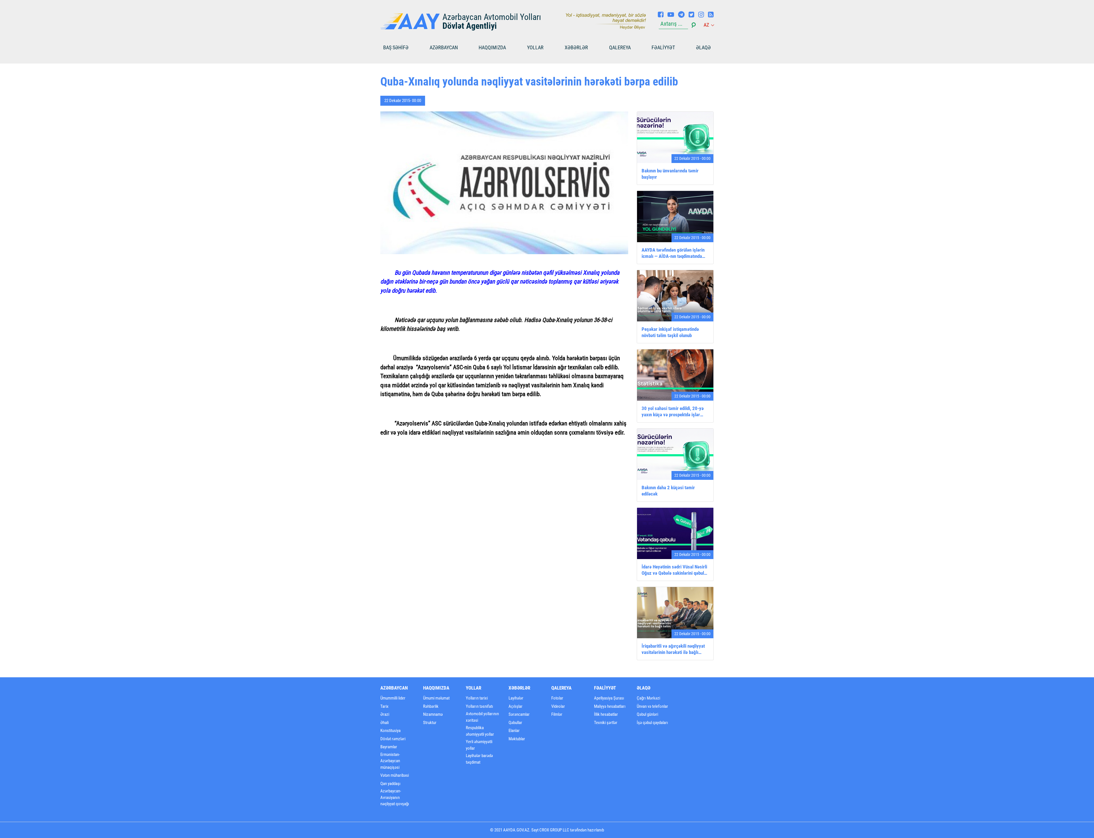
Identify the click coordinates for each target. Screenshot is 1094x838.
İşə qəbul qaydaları (652, 722)
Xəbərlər (576, 47)
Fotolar (557, 698)
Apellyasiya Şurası (609, 698)
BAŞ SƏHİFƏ (396, 47)
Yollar (535, 47)
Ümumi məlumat (436, 698)
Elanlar (514, 730)
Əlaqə (703, 47)
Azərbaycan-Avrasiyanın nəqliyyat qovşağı (394, 797)
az (707, 25)
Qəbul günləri (647, 714)
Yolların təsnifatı (479, 706)
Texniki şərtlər (605, 722)
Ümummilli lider (392, 698)
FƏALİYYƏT (663, 47)
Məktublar (517, 738)
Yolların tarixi (477, 698)
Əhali (384, 722)
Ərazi (384, 714)
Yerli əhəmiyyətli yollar (479, 745)
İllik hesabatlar (606, 714)
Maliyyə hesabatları (610, 706)
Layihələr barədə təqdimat (479, 759)
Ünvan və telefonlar (652, 706)
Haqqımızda (492, 47)
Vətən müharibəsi (394, 775)
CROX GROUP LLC (554, 830)
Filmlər (556, 714)
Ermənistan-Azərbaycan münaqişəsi (390, 761)
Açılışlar (515, 706)
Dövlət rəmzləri (392, 738)
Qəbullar (515, 722)
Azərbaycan (444, 47)
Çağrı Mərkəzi (648, 698)
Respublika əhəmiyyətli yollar (480, 731)
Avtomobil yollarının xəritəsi (482, 717)
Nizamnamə (433, 714)
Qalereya (620, 47)
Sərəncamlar (519, 714)
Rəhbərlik (430, 706)
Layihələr (516, 698)
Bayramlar (388, 746)
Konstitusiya (390, 730)
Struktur (429, 722)
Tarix (384, 706)
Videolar (558, 706)
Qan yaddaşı (390, 783)
